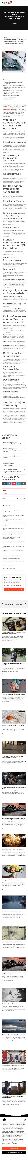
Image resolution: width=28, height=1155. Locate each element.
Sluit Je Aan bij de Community (11, 97)
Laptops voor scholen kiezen (9, 568)
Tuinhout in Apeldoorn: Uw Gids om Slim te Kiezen (13, 725)
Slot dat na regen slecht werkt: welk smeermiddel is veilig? (14, 524)
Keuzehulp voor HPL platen (9, 565)
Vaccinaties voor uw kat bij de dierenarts (12, 555)
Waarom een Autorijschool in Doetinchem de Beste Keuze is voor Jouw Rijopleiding (13, 633)
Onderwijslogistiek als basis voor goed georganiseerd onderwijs (11, 538)
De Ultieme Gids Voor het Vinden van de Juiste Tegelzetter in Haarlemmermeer (12, 757)
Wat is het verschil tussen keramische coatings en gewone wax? (14, 471)
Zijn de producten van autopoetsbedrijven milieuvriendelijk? (14, 463)
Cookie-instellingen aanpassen (14, 1152)
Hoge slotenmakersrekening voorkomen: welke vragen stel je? (13, 516)
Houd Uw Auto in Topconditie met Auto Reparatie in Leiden (14, 788)
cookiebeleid (16, 1140)
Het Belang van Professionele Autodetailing (14, 85)
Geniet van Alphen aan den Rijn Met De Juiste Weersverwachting (12, 911)
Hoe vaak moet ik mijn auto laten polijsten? (14, 456)
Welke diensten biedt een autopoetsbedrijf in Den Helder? (14, 443)
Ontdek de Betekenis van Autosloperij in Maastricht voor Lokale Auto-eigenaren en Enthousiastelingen (13, 819)
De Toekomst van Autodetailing (11, 95)
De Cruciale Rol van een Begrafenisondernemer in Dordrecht (13, 664)
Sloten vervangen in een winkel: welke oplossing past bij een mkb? (13, 511)
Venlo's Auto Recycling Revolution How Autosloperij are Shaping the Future (14, 973)
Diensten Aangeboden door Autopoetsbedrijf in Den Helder (14, 88)
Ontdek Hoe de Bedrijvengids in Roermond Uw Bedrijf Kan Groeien (12, 1097)
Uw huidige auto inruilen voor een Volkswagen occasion (13, 551)
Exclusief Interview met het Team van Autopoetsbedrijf (12, 93)
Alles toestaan (14, 1148)
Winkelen (14, 23)
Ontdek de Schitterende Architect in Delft (11, 941)
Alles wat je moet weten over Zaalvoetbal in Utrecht (13, 694)
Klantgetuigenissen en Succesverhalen (13, 90)
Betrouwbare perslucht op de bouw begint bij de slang (13, 542)
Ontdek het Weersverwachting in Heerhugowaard (13, 1034)
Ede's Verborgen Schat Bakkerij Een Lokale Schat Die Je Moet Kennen (13, 850)
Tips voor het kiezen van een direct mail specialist (14, 561)
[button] (25, 1120)
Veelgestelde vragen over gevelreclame (11, 558)
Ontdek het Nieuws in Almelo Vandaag (11, 1003)
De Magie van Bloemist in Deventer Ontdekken (12, 880)
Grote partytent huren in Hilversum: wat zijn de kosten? (13, 547)
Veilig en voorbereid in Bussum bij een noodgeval (13, 1065)
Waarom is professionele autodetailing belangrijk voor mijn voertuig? (14, 450)
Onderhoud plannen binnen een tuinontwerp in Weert (13, 529)
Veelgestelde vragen (8, 99)
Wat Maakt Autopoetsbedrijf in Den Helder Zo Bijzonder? (13, 83)
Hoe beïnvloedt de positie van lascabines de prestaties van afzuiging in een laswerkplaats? (13, 533)
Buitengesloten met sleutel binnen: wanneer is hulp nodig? (13, 520)
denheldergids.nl (7, 109)
